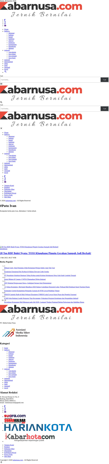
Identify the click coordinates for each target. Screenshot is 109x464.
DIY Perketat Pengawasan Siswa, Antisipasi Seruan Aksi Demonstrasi (27, 283)
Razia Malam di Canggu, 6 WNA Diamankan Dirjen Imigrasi (25, 279)
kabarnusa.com (11, 200)
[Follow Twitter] (5, 22)
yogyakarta (12, 52)
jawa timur (12, 54)
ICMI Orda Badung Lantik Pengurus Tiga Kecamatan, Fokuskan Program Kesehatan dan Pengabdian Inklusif (41, 298)
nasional (7, 60)
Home (6, 29)
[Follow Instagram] (5, 24)
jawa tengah (13, 56)
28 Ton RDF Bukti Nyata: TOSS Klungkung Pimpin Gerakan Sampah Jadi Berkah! (45, 253)
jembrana (12, 43)
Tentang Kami (9, 185)
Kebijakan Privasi (10, 193)
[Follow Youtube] (5, 26)
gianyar (11, 41)
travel (6, 69)
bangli (11, 37)
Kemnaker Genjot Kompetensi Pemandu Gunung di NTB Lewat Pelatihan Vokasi (31, 291)
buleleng (11, 39)
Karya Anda (8, 195)
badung (11, 35)
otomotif (7, 67)
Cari (1, 76)
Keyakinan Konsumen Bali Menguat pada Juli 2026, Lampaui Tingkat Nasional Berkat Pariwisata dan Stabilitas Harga (44, 302)
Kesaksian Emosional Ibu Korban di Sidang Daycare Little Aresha (26, 272)
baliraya (7, 31)
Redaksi (7, 187)
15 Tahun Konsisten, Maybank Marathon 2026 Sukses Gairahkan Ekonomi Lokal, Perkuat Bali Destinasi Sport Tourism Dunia (47, 287)
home (6, 348)
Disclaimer (7, 191)
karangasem (12, 44)
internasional (8, 62)
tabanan (11, 48)
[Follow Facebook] (4, 20)
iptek (6, 65)
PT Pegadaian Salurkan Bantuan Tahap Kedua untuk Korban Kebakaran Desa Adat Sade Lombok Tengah (40, 275)
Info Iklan (7, 197)
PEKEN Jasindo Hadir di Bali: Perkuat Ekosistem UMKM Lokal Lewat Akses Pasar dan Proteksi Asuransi (40, 294)
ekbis (6, 64)
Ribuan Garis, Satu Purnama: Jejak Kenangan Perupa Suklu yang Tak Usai (29, 268)
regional (7, 50)
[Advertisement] (54, 228)
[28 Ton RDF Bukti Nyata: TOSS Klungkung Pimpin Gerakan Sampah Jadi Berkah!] (29, 247)
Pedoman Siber (9, 189)
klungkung (12, 46)
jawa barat (12, 58)
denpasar (11, 33)
